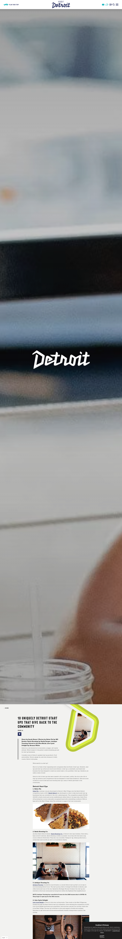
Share (20, 730)
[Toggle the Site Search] (114, 5)
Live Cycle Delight (38, 902)
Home (7, 708)
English (3, 937)
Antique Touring (38, 885)
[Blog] (110, 5)
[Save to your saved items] (19, 734)
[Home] (61, 4)
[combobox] (4, 937)
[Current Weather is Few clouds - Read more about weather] (106, 4)
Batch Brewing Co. (57, 834)
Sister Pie (35, 791)
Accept (102, 936)
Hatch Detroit (52, 793)
